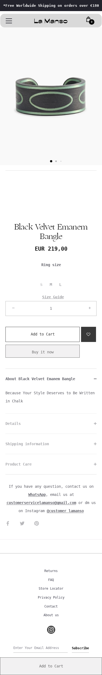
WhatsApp (37, 494)
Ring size (51, 265)
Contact (51, 606)
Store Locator (51, 588)
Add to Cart (42, 331)
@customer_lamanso (65, 511)
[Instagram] (51, 630)
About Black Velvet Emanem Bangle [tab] (40, 379)
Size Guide (53, 297)
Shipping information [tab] (27, 444)
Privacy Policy (51, 597)
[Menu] (9, 21)
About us (51, 615)
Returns (51, 571)
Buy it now (43, 352)
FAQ (51, 580)
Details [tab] (13, 423)
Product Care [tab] (18, 464)
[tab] (51, 401)
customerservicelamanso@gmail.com (41, 502)
